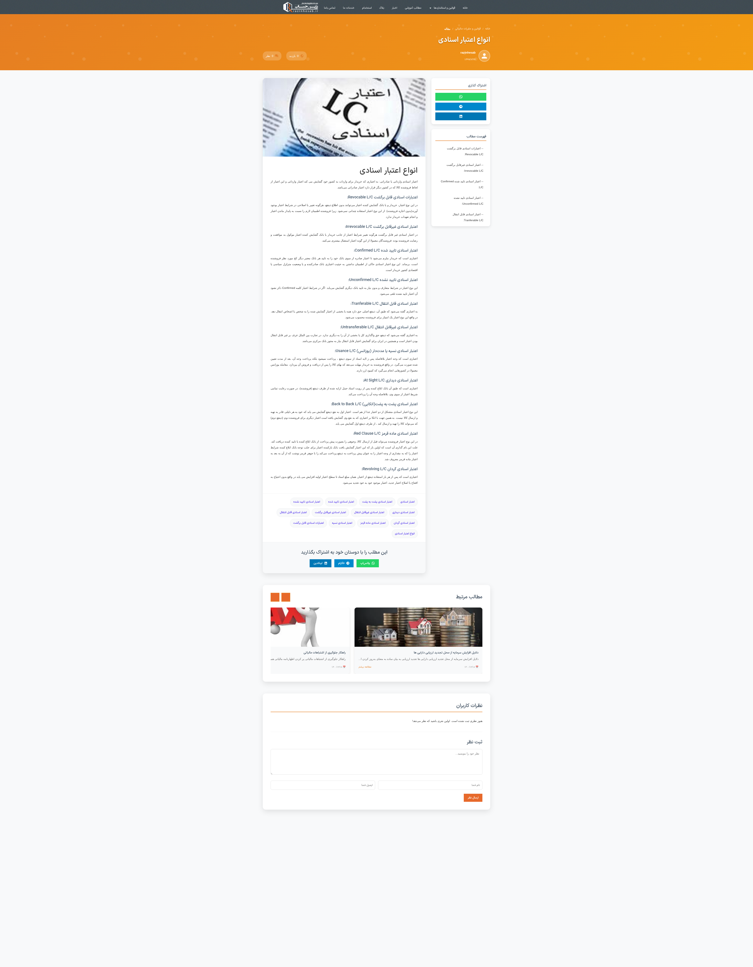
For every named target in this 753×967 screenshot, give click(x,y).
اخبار (394, 8)
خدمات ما (348, 8)
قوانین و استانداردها (444, 8)
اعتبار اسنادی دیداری (403, 512)
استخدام (367, 8)
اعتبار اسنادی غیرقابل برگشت (330, 512)
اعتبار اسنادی (407, 502)
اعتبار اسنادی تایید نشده (306, 502)
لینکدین (318, 563)
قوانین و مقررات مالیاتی (468, 29)
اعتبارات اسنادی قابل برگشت (308, 523)
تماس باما (329, 8)
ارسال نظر (473, 798)
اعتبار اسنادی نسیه (342, 523)
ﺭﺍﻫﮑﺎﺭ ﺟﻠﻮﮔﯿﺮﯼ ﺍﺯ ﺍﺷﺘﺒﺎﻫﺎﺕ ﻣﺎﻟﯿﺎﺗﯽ (325, 652)
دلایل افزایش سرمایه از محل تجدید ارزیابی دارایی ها (446, 652)
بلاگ (381, 8)
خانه (465, 8)
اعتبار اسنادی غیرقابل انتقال (369, 512)
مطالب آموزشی (413, 8)
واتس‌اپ (365, 563)
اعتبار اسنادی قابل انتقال (293, 512)
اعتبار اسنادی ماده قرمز (373, 523)
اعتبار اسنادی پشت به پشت (377, 502)
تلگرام (341, 563)
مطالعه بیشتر (364, 667)
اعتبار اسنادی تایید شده (341, 502)
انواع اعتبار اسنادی (405, 534)
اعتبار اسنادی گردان (404, 523)
